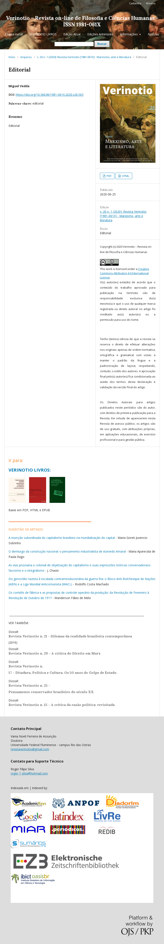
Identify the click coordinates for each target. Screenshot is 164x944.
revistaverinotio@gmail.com (30, 749)
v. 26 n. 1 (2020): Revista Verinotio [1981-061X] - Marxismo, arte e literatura (84, 57)
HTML (125, 176)
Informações (129, 34)
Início (12, 57)
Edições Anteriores (100, 34)
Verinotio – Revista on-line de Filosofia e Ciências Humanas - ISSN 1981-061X (82, 21)
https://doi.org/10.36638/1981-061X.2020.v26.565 (49, 95)
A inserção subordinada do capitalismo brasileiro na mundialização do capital (62, 538)
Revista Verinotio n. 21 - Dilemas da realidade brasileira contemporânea (71, 636)
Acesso (150, 3)
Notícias (153, 34)
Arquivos (26, 57)
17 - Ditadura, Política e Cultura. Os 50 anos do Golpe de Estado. (63, 672)
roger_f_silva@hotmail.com (29, 773)
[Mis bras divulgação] (57, 502)
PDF (108, 176)
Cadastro (135, 3)
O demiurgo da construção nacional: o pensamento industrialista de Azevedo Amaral (67, 551)
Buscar (102, 43)
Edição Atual (72, 34)
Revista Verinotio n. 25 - (30, 685)
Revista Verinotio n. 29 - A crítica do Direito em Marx (55, 653)
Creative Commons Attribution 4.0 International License (124, 273)
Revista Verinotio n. (26, 666)
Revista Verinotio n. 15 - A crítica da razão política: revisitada (62, 705)
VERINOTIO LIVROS (43, 34)
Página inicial (14, 34)
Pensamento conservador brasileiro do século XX (51, 692)
